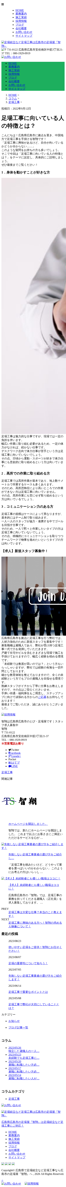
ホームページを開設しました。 (28, 823)
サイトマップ (23, 35)
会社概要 (21, 28)
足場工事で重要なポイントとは (28, 991)
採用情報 (21, 20)
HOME (19, 10)
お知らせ (14, 1021)
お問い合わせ (23, 32)
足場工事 (14, 102)
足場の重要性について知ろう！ (28, 963)
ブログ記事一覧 (18, 1027)
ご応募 (42, 696)
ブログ (19, 24)
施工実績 (21, 17)
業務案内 (21, 13)
